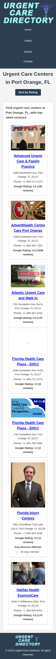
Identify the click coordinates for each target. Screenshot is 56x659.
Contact (28, 61)
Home (28, 29)
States (28, 40)
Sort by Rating (28, 92)
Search (28, 51)
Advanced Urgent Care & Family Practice (28, 161)
